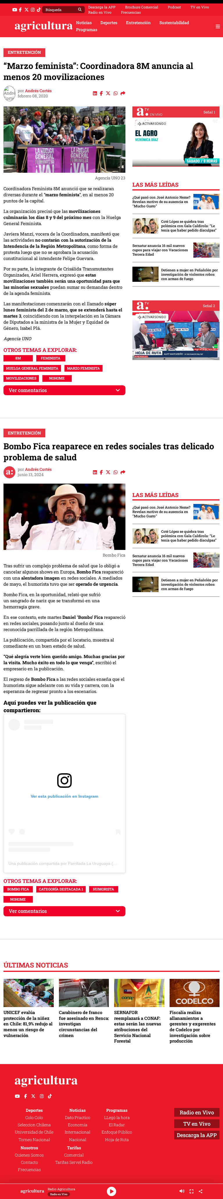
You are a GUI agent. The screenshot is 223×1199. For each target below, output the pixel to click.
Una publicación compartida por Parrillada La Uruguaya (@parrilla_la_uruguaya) (82, 863)
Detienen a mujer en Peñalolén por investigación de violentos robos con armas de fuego (189, 274)
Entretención (138, 22)
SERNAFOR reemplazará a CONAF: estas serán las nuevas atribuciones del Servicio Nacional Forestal (137, 1026)
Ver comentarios (28, 390)
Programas (86, 29)
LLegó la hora (117, 1117)
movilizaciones (21, 378)
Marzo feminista (83, 368)
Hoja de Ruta (117, 1139)
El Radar (117, 1124)
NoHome (57, 378)
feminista (50, 358)
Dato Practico (77, 1117)
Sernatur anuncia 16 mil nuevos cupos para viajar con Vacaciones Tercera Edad (160, 249)
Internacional (77, 1132)
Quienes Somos (29, 1155)
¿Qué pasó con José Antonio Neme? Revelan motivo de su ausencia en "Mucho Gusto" (161, 201)
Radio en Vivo (100, 12)
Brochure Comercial (141, 7)
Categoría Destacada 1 (61, 889)
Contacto (29, 1162)
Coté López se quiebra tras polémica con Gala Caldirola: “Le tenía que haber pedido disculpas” (189, 225)
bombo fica (18, 889)
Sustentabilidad (174, 22)
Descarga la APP (102, 7)
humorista (103, 889)
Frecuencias (131, 12)
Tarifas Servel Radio (74, 1162)
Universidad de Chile (34, 1132)
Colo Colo (34, 1117)
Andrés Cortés (38, 90)
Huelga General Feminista (32, 368)
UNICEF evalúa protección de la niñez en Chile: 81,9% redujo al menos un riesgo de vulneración (28, 1023)
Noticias (84, 22)
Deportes (108, 22)
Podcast (174, 7)
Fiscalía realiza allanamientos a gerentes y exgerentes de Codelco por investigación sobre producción (193, 1026)
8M (18, 358)
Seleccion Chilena (34, 1124)
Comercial (74, 1155)
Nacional (77, 1139)
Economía (77, 1124)
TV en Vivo (199, 7)
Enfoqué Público (117, 1132)
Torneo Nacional (34, 1139)
